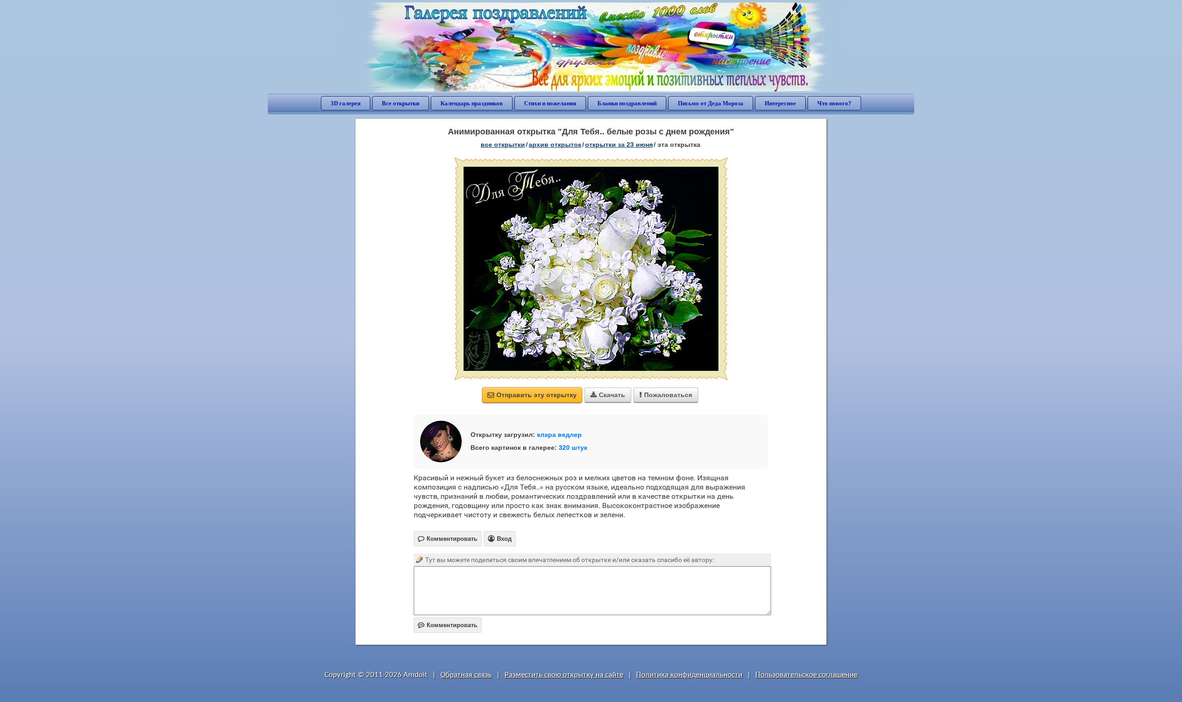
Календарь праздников (471, 103)
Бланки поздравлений (627, 103)
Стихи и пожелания (550, 103)
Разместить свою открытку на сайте (564, 675)
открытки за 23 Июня (619, 144)
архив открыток (555, 144)
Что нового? (834, 103)
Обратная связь (466, 675)
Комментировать (447, 625)
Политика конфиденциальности (689, 675)
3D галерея (346, 103)
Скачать (608, 395)
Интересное (780, 103)
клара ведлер (559, 434)
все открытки (503, 144)
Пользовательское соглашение (806, 675)
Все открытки (400, 103)
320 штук (573, 447)
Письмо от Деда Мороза (710, 103)
